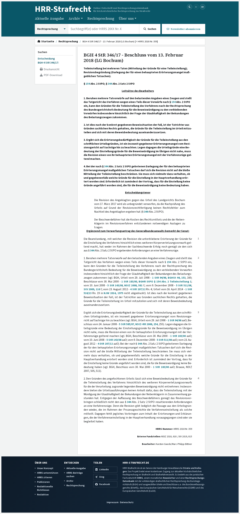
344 (110, 84)
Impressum (112, 502)
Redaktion (43, 494)
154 (88, 84)
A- (196, 6)
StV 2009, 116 (92, 289)
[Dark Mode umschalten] (189, 7)
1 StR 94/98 (159, 278)
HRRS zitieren (44, 477)
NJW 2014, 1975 (113, 293)
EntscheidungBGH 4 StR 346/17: (48, 60)
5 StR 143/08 (115, 285)
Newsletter (169, 478)
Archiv (69, 481)
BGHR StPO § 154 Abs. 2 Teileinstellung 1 (165, 282)
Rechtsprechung (100, 18)
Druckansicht (51, 69)
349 (146, 212)
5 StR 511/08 (183, 285)
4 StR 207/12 (137, 289)
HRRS (140, 478)
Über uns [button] (126, 18)
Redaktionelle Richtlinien (45, 488)
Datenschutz (127, 502)
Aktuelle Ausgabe (49, 18)
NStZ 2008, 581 (133, 285)
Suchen (42, 52)
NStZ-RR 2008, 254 (146, 324)
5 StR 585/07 (126, 324)
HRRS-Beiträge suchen (74, 474)
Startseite (47, 41)
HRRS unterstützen (47, 473)
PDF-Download (52, 75)
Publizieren (43, 482)
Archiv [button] (74, 18)
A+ (202, 6)
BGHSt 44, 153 (177, 278)
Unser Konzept (45, 468)
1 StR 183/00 (129, 282)
